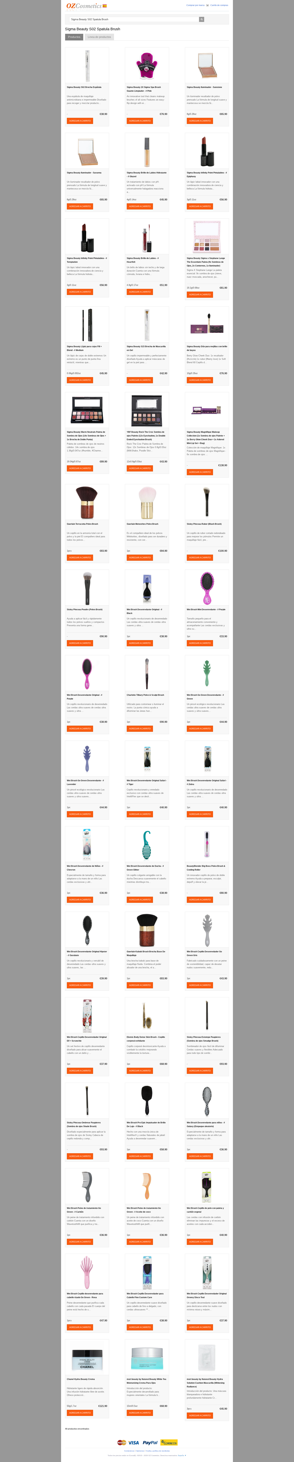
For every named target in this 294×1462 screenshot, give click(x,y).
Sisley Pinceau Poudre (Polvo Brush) (84, 609)
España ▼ (182, 1455)
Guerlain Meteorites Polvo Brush (142, 524)
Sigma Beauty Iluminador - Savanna (84, 173)
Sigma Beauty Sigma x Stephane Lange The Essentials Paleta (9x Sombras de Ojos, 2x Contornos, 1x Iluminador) (206, 262)
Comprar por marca (195, 5)
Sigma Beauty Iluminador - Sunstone (204, 87)
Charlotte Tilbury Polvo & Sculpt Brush (145, 695)
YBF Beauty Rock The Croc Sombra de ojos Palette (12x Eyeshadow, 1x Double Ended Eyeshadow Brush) (146, 436)
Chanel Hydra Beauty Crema (81, 1379)
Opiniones (140, 1451)
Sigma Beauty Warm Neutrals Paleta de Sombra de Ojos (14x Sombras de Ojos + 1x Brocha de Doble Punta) (86, 436)
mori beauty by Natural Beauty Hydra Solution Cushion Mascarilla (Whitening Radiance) (205, 1383)
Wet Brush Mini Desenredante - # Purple (206, 609)
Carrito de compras (219, 5)
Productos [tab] (74, 37)
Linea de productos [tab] (99, 37)
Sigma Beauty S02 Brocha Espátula (84, 87)
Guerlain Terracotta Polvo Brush (82, 524)
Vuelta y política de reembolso (158, 1451)
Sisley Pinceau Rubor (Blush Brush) (204, 524)
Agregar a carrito (80, 121)
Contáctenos (129, 1451)
